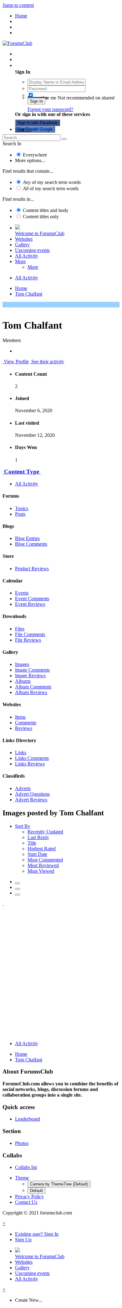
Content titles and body (46, 210)
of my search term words (52, 182)
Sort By (22, 826)
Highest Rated (42, 848)
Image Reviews (30, 675)
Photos (21, 1143)
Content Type (22, 471)
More (20, 261)
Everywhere (35, 154)
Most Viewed (41, 871)
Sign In (36, 101)
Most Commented (45, 859)
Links (20, 752)
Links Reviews (30, 763)
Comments (25, 722)
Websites (24, 239)
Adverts (23, 788)
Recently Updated (45, 831)
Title (32, 843)
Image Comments (32, 670)
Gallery (22, 244)
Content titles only (41, 216)
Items (20, 717)
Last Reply (38, 837)
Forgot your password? (50, 109)
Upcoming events (32, 250)
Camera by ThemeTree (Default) (59, 1184)
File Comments (30, 634)
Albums (23, 681)
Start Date (37, 854)
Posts (20, 514)
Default (36, 1190)
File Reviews (28, 640)
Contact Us (26, 1202)
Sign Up (23, 129)
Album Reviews (31, 692)
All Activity (26, 255)
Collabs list (26, 1167)
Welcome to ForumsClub (39, 233)
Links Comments (32, 758)
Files (19, 628)
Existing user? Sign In (38, 65)
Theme (22, 1177)
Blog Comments (31, 544)
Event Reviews (30, 604)
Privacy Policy (29, 1196)
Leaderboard (27, 1119)
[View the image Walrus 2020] (3, 903)
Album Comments (33, 686)
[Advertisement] (61, 975)
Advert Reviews (31, 799)
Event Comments (32, 598)
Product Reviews (32, 568)
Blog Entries (27, 538)
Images (22, 664)
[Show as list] (17, 894)
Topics (21, 508)
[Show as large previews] (17, 889)
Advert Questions (32, 794)
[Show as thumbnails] (17, 883)
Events (21, 593)
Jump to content (18, 5)
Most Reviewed (43, 865)
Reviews (23, 728)
